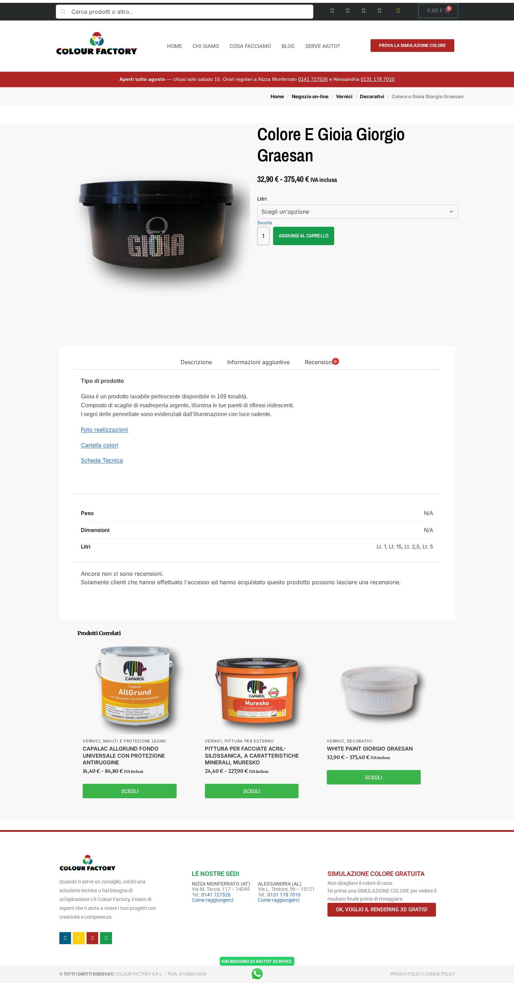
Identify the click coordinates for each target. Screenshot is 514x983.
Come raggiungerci (212, 900)
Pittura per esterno (249, 741)
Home (277, 96)
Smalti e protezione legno (134, 741)
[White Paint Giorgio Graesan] (379, 690)
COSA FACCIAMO (250, 46)
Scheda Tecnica (102, 460)
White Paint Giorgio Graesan (370, 748)
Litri (262, 199)
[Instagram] (348, 11)
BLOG (288, 46)
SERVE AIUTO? (322, 46)
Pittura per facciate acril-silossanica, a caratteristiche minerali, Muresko (252, 755)
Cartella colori (99, 445)
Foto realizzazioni (104, 429)
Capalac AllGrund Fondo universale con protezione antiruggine (124, 755)
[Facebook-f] (332, 11)
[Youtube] (364, 11)
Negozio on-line (310, 96)
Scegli (129, 791)
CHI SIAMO (206, 46)
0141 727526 (313, 79)
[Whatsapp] (380, 11)
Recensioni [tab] (321, 362)
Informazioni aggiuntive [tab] (258, 362)
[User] (398, 11)
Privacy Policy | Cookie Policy (422, 974)
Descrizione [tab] (196, 362)
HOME (174, 46)
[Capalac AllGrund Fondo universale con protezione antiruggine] (135, 690)
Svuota (264, 222)
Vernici (344, 96)
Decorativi (372, 96)
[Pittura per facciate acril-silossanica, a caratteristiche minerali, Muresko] (257, 690)
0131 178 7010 (378, 79)
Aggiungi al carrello (304, 235)
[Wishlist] (176, 657)
